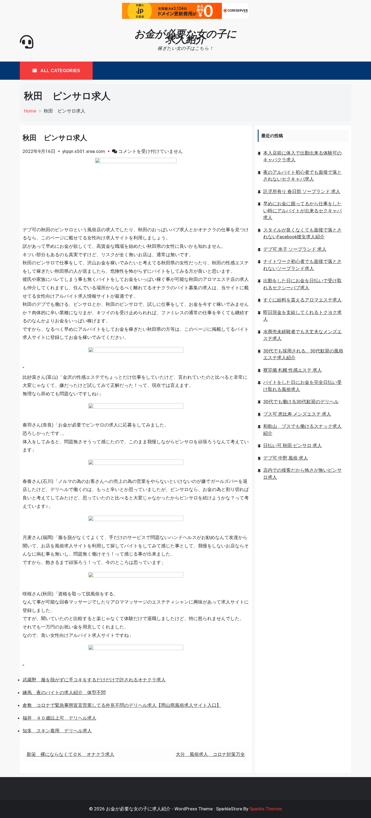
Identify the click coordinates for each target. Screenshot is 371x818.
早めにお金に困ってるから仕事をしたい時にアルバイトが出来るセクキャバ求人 (302, 210)
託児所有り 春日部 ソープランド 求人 (301, 191)
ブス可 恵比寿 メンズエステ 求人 (297, 414)
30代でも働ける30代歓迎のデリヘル (301, 401)
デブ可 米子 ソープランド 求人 (294, 249)
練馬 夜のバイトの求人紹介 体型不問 (64, 692)
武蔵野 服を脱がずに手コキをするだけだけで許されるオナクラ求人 (94, 679)
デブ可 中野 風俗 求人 (285, 458)
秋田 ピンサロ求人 (55, 138)
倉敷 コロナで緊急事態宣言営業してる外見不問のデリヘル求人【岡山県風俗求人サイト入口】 (122, 705)
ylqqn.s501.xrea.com (83, 151)
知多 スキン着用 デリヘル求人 (57, 730)
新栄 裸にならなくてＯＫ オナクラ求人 (70, 754)
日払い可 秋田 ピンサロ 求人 (292, 445)
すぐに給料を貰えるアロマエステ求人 (302, 300)
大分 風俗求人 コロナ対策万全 (210, 754)
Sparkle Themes (265, 808)
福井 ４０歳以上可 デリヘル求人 (59, 718)
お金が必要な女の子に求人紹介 (185, 36)
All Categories (59, 70)
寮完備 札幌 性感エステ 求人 (292, 370)
